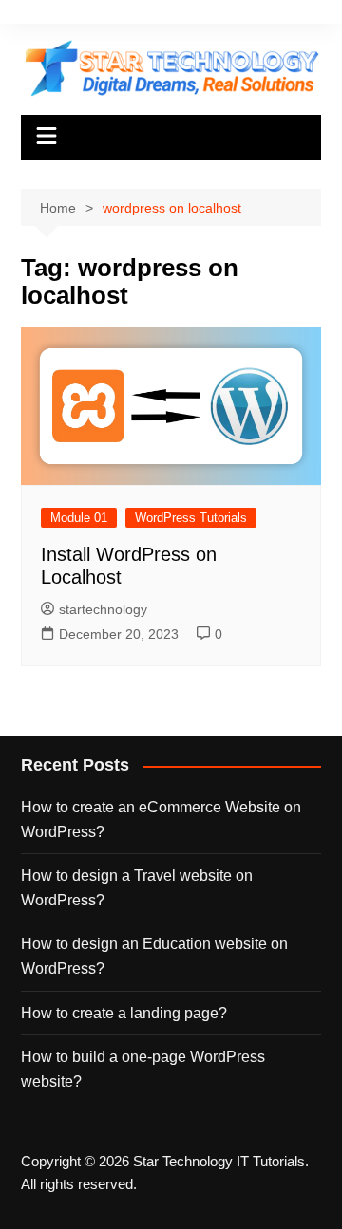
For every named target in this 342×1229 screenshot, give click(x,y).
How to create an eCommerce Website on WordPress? (161, 819)
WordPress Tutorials (191, 518)
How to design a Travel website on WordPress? (137, 887)
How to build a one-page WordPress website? (143, 1069)
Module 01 (78, 518)
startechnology (103, 609)
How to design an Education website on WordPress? (154, 956)
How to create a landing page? (124, 1013)
